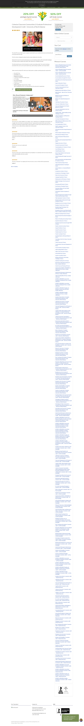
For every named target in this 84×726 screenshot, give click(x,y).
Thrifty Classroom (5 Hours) (60, 242)
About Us (42, 7)
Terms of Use (20, 723)
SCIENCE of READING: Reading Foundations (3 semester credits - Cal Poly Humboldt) (63, 573)
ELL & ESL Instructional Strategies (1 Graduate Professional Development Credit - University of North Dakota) (63, 327)
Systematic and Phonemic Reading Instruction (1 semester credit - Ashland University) (62, 642)
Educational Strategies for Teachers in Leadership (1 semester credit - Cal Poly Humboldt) (62, 483)
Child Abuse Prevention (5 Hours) (61, 102)
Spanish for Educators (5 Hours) (61, 220)
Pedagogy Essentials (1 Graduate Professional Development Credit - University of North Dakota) (61, 354)
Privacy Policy (14, 723)
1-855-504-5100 (35, 714)
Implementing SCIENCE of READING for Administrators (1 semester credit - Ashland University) (63, 607)
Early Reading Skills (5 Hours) (60, 124)
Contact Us (64, 7)
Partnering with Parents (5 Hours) (61, 184)
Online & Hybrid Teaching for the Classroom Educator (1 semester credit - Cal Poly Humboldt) (63, 515)
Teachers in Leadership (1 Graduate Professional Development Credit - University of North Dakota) (62, 391)
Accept (42, 5)
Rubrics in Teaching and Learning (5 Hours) (63, 218)
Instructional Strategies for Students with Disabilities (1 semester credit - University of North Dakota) (63, 345)
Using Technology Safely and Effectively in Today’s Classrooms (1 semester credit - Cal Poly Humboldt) (63, 511)
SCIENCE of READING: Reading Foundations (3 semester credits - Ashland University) (63, 679)
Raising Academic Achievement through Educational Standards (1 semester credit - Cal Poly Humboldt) (63, 535)
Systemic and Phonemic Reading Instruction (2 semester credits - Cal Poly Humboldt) (63, 555)
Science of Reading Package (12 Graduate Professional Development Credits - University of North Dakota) (63, 66)
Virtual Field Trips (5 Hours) (60, 253)
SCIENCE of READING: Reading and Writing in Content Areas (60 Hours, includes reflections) (62, 289)
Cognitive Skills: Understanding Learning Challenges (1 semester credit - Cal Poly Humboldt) (62, 465)
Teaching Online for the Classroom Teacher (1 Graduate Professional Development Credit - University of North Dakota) (63, 396)
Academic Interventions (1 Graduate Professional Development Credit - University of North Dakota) (62, 298)
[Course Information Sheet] (23, 89)
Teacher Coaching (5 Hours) (60, 233)
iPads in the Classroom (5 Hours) (61, 175)
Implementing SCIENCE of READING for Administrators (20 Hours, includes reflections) (63, 269)
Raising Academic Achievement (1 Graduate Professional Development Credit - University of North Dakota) (63, 369)
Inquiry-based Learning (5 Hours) (61, 162)
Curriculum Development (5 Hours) (62, 118)
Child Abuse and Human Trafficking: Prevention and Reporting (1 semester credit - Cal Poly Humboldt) (62, 457)
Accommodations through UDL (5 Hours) (63, 77)
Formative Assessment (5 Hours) (61, 145)
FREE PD (19, 7)
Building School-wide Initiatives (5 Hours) (63, 90)
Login (59, 7)
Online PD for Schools (51, 7)
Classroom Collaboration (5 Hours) (61, 104)
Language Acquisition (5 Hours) (61, 177)
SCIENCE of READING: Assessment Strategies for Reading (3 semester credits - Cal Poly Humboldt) (63, 559)
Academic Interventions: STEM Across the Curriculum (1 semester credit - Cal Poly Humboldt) (63, 448)
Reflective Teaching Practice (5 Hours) (62, 213)
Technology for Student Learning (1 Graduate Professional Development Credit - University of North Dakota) (63, 401)
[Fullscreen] (51, 116)
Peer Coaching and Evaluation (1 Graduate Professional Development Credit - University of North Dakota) (63, 358)
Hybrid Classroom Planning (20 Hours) (62, 265)
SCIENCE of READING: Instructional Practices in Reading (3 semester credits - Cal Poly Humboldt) (63, 564)
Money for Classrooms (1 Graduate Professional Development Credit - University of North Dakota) (62, 349)
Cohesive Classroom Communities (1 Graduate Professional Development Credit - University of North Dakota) (63, 318)
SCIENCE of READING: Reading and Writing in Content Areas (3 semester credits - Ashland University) (62, 675)
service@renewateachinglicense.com (39, 713)
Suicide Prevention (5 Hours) (60, 230)
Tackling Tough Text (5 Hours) (61, 231)
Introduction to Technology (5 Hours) (62, 173)
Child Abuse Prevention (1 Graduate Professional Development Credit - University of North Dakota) (62, 303)
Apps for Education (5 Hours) (60, 83)
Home (13, 7)
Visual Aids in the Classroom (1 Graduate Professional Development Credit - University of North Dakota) (63, 410)
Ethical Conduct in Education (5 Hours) (62, 132)
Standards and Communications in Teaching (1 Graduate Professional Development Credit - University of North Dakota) (63, 378)
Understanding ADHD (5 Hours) (61, 249)
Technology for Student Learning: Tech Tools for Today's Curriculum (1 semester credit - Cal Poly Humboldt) (63, 539)
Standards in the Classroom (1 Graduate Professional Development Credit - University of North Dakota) (62, 382)
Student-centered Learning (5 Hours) (62, 226)
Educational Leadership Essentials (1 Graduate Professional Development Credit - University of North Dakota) (63, 322)
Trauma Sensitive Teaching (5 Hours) (62, 247)
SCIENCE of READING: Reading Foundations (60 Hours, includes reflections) (61, 294)
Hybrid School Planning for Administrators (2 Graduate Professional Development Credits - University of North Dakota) (63, 414)
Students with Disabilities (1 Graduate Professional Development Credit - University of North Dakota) (62, 387)
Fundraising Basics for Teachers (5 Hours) (63, 147)
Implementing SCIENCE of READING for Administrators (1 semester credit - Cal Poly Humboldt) (63, 497)
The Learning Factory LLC (34, 721)
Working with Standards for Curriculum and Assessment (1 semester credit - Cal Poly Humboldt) (63, 544)
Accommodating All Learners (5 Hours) (62, 76)
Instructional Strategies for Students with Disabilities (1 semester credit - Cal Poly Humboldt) (63, 502)
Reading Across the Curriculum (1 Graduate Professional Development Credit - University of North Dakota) (63, 373)
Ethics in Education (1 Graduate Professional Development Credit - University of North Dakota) (61, 331)
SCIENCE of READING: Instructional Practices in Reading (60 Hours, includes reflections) (62, 285)
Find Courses (25, 7)
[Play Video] (13, 116)
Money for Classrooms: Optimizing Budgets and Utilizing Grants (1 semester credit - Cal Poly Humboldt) (63, 506)
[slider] (34, 116)
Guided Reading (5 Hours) (60, 150)
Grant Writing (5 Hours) (59, 149)
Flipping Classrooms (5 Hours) (61, 143)
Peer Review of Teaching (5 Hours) (61, 186)
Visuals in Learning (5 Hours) (60, 255)
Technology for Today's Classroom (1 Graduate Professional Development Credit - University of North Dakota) (63, 405)
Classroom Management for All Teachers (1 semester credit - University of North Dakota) (63, 307)
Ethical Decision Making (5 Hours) (61, 134)
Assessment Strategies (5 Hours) (61, 85)
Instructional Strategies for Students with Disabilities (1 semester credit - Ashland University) (63, 614)
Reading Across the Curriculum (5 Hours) (63, 203)
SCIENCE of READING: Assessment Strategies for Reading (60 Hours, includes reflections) (63, 280)
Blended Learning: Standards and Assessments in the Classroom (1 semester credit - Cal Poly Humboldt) (63, 452)
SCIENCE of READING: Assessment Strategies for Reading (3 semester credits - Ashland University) (63, 666)
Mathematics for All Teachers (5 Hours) (62, 179)
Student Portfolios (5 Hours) (60, 228)
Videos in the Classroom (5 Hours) (61, 251)
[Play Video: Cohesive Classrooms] (32, 104)
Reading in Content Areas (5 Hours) (62, 205)
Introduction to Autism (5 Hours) (61, 171)
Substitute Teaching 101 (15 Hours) (62, 260)
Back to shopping (14, 166)
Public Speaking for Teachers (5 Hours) (62, 198)
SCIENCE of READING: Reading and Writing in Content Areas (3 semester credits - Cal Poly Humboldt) (62, 568)
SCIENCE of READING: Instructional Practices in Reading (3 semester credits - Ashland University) (63, 670)
